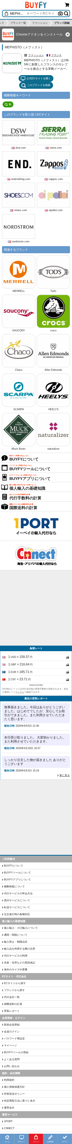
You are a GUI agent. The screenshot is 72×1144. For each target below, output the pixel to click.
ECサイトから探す (15, 983)
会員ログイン (12, 1031)
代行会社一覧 (12, 997)
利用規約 (9, 1079)
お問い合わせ (12, 1066)
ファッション (36, 55)
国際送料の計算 (13, 1004)
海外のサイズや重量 (15, 969)
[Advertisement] (36, 608)
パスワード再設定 (14, 1038)
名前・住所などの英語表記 (19, 962)
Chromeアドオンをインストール (39, 34)
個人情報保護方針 (14, 1086)
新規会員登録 (12, 1024)
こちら (21, 692)
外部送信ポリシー (14, 1093)
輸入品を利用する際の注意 (19, 948)
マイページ (10, 1045)
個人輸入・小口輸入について (21, 927)
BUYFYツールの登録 (16, 1052)
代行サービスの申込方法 (18, 893)
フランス (56, 55)
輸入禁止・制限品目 (15, 941)
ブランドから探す (14, 990)
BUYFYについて (13, 865)
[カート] (67, 4)
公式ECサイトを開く (38, 78)
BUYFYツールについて (17, 872)
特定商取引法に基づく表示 (19, 1100)
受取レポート (12, 1010)
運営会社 (9, 1107)
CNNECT (9, 1128)
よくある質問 (12, 1059)
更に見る (64, 775)
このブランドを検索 (38, 85)
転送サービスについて (17, 907)
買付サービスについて (17, 900)
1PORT (8, 1121)
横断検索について (14, 886)
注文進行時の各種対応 (17, 914)
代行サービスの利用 (15, 955)
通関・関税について (15, 934)
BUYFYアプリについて (17, 879)
